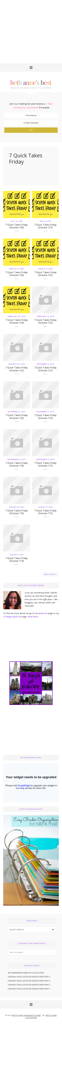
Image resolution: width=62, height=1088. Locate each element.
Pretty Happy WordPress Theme (26, 1015)
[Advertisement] (31, 31)
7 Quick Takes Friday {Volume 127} (45, 226)
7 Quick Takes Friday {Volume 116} (16, 512)
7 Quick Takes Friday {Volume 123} (45, 321)
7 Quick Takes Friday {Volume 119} (45, 417)
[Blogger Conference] (31, 904)
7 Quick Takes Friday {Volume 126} (16, 274)
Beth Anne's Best (31, 82)
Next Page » (50, 574)
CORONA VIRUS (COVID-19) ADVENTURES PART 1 (29, 989)
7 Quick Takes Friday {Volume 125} (45, 274)
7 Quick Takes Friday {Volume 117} (45, 464)
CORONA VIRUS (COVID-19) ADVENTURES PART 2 (29, 985)
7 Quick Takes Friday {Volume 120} (16, 417)
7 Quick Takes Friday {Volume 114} (16, 560)
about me (43, 613)
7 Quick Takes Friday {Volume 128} (16, 226)
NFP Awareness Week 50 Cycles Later (26, 973)
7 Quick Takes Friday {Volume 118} (16, 464)
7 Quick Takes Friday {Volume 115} (45, 512)
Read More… (34, 616)
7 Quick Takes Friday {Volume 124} (16, 321)
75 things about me (12, 616)
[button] (31, 67)
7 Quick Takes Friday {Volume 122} (16, 369)
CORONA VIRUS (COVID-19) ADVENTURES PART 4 (29, 977)
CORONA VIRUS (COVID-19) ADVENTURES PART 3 (29, 981)
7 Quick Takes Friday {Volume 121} (45, 369)
